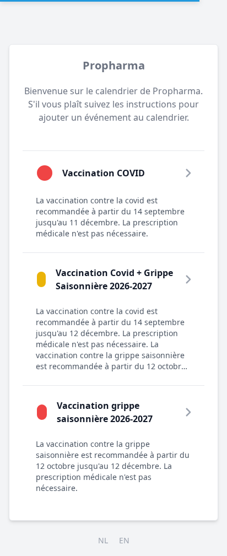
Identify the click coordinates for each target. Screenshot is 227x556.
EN (124, 540)
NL (103, 540)
